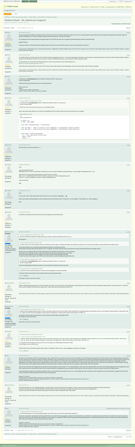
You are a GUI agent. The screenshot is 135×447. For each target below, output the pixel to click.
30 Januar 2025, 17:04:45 (24, 408)
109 (19, 27)
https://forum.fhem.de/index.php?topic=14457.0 (31, 63)
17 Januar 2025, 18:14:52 (24, 355)
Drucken (128, 28)
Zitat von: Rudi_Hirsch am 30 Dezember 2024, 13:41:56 (32, 309)
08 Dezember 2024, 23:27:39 (24, 32)
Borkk (8, 32)
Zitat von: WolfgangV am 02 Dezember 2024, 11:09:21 (32, 235)
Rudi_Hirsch (10, 283)
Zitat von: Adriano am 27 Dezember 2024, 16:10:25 (32, 268)
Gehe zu (110, 436)
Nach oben (6, 430)
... (17, 27)
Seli (7, 355)
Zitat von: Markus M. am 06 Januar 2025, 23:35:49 (31, 334)
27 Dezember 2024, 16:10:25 (24, 212)
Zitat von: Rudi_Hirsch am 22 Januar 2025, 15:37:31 (32, 411)
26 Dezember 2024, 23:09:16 (24, 164)
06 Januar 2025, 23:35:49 (24, 306)
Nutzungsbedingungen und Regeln (118, 445)
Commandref (110, 7)
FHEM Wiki (120, 7)
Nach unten (7, 27)
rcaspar (8, 165)
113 (29, 27)
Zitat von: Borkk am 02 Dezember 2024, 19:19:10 (31, 242)
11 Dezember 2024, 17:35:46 (24, 76)
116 (32, 27)
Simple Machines (13, 445)
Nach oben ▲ (129, 445)
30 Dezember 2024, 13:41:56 (24, 283)
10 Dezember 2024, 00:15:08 (24, 54)
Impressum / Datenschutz (90, 7)
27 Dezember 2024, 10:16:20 (24, 190)
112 (26, 27)
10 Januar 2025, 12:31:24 (24, 331)
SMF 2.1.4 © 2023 (6, 445)
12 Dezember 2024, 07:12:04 (24, 98)
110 (21, 27)
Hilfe (109, 445)
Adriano (8, 98)
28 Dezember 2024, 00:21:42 (24, 231)
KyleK (8, 76)
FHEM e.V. (128, 7)
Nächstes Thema (126, 23)
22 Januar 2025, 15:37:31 (24, 385)
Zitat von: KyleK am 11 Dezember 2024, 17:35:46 (31, 101)
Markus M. (9, 232)
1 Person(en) (21, 275)
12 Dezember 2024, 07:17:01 (24, 144)
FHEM (102, 7)
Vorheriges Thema (116, 23)
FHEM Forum (12, 6)
